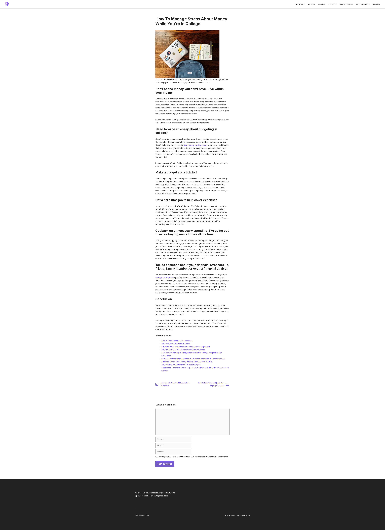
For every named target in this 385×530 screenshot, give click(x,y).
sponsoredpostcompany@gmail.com (151, 496)
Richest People (346, 4)
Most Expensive (362, 4)
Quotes (311, 4)
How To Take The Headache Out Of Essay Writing (183, 350)
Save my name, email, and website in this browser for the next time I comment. (193, 457)
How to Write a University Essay (175, 344)
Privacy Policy (230, 515)
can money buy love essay (195, 145)
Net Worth (300, 4)
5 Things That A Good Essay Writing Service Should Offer (186, 362)
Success (321, 4)
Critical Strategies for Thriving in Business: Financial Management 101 (193, 359)
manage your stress (164, 277)
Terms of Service (243, 515)
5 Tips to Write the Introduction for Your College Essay (185, 347)
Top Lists (332, 4)
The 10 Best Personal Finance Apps (176, 341)
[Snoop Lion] (6, 4)
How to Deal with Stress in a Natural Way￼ (180, 365)
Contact (376, 4)
